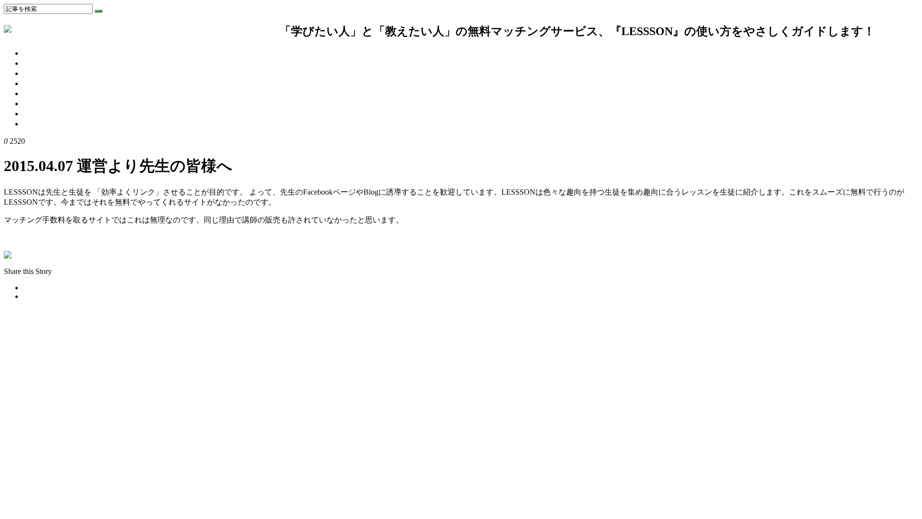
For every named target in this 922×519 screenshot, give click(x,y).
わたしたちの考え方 (57, 53)
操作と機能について (57, 63)
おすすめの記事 (50, 124)
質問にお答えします (57, 73)
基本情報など (46, 83)
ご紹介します (46, 114)
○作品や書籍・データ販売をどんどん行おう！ (83, 238)
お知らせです (46, 93)
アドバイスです (50, 103)
